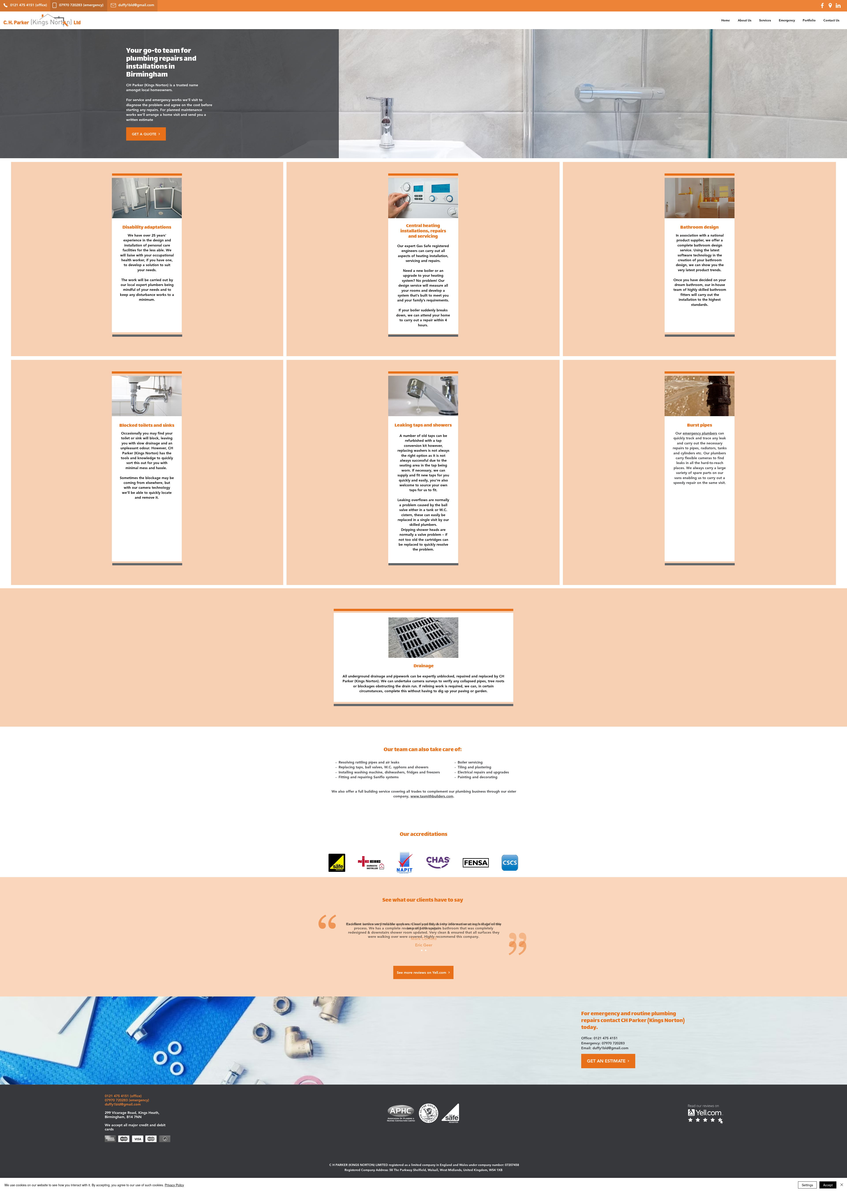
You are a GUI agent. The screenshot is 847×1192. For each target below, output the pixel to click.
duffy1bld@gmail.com (610, 1048)
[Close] (841, 1184)
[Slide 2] (425, 950)
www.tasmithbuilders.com (431, 796)
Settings (807, 1185)
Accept (828, 1185)
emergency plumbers (700, 433)
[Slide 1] (421, 950)
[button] (765, 20)
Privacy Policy (174, 1185)
